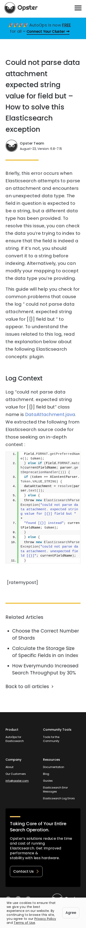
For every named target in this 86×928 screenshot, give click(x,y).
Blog (46, 774)
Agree (70, 912)
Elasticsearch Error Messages (55, 789)
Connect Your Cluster (46, 31)
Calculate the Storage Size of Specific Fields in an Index (45, 652)
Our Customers (16, 774)
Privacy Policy (45, 919)
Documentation (53, 767)
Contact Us (23, 871)
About (9, 767)
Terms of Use (24, 922)
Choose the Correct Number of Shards (45, 634)
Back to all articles (27, 686)
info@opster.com (17, 781)
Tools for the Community (51, 739)
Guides (48, 781)
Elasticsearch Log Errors (59, 798)
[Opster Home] (20, 8)
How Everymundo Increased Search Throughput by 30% (45, 669)
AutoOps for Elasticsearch (15, 739)
